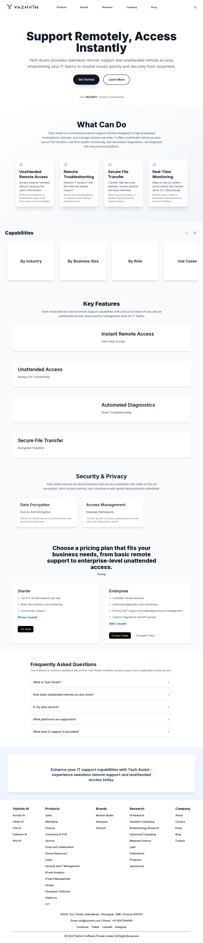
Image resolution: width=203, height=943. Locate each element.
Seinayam (102, 821)
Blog (178, 834)
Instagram (121, 927)
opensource (137, 866)
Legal (48, 859)
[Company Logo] (22, 6)
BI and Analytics (54, 872)
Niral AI (17, 840)
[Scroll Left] (187, 233)
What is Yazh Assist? (101, 682)
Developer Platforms (57, 891)
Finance (50, 828)
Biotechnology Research (144, 828)
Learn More (116, 79)
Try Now (25, 629)
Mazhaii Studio (104, 815)
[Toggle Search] (195, 7)
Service (50, 840)
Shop (154, 7)
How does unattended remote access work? (101, 694)
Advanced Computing (143, 834)
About (179, 815)
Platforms (51, 897)
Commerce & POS (56, 834)
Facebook (83, 927)
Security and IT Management (62, 866)
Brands (84, 7)
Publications (137, 853)
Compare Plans (145, 635)
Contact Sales (120, 635)
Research (107, 7)
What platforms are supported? (101, 719)
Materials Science (140, 840)
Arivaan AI (19, 815)
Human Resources (56, 853)
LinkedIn (107, 927)
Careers (180, 821)
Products (61, 7)
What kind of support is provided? (101, 731)
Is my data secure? (101, 707)
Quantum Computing (142, 821)
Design (49, 885)
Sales (48, 815)
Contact (180, 840)
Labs (132, 847)
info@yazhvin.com (89, 920)
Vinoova (101, 828)
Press (178, 828)
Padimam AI (20, 834)
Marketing (51, 821)
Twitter (95, 927)
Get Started (86, 79)
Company (132, 7)
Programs (135, 859)
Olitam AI (18, 821)
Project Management (57, 878)
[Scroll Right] (195, 233)
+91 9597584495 (122, 920)
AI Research (137, 815)
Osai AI (17, 828)
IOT (47, 904)
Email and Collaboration (59, 847)
